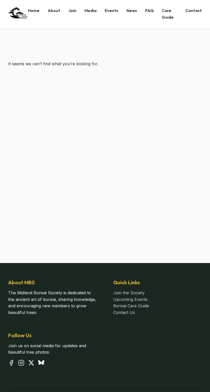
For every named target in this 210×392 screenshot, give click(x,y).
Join (72, 10)
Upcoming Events (130, 299)
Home (33, 10)
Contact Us (124, 312)
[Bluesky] (41, 364)
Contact (193, 10)
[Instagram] (21, 364)
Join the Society (129, 292)
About (54, 10)
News (132, 10)
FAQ (149, 10)
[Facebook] (11, 364)
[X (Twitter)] (31, 364)
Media (91, 10)
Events (111, 10)
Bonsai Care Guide (131, 305)
